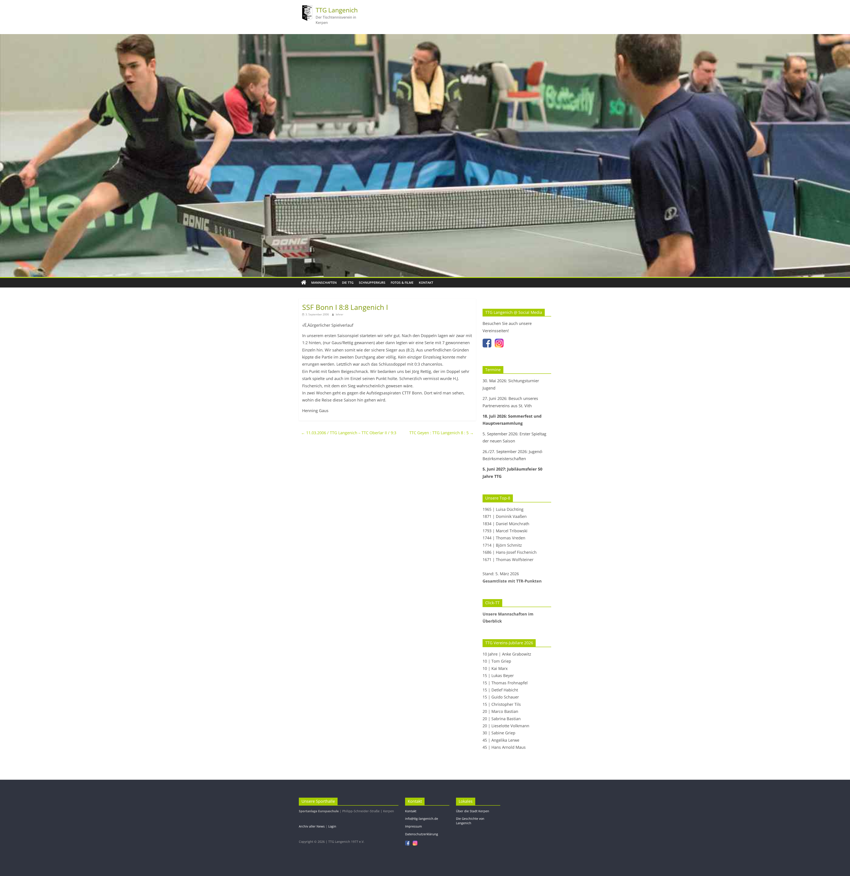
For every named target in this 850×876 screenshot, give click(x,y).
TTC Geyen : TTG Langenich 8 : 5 (441, 432)
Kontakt (426, 282)
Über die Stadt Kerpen (472, 811)
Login (332, 826)
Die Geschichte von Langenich (470, 820)
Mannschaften (324, 282)
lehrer (339, 314)
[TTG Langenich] (304, 282)
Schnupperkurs (372, 282)
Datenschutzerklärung (421, 834)
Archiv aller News (312, 826)
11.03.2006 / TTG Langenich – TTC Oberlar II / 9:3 (348, 432)
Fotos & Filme (402, 282)
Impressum (413, 826)
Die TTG (348, 282)
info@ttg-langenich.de (421, 818)
